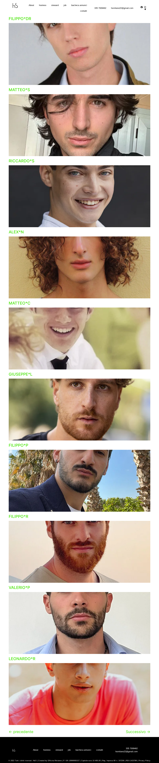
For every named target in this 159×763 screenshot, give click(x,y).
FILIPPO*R (18, 516)
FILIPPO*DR (20, 18)
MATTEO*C (19, 303)
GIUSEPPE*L (20, 374)
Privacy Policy (144, 761)
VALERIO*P (19, 587)
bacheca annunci (79, 5)
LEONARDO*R (22, 658)
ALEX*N (16, 232)
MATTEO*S (19, 89)
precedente (21, 731)
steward (55, 5)
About (31, 5)
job (65, 5)
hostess (42, 5)
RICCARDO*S (21, 160)
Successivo (138, 731)
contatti (83, 11)
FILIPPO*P (18, 445)
